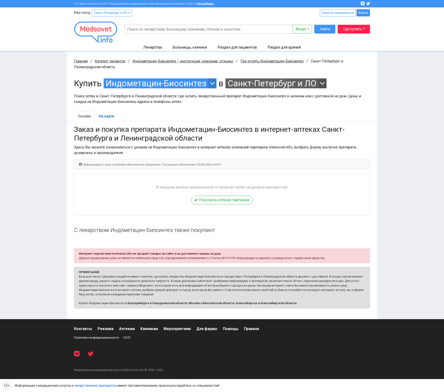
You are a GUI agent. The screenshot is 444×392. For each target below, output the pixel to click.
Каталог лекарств (110, 61)
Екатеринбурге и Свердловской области (157, 303)
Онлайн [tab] (84, 116)
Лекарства (152, 47)
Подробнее (205, 3)
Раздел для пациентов (237, 47)
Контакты (83, 329)
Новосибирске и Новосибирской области (266, 303)
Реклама (106, 329)
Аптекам (127, 329)
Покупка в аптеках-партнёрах (224, 200)
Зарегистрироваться (338, 13)
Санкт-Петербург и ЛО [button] (272, 83)
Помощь (230, 329)
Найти (325, 29)
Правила (251, 329)
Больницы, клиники (190, 47)
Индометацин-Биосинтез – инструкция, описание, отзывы (183, 61)
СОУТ (127, 337)
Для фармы (206, 329)
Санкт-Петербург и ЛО (111, 13)
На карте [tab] (106, 116)
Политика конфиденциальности (96, 337)
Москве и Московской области (211, 303)
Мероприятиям (177, 329)
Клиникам (149, 329)
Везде (301, 29)
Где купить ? (354, 29)
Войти (363, 13)
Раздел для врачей (284, 47)
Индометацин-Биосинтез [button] (156, 83)
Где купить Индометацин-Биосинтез (272, 61)
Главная (81, 61)
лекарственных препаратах (95, 385)
